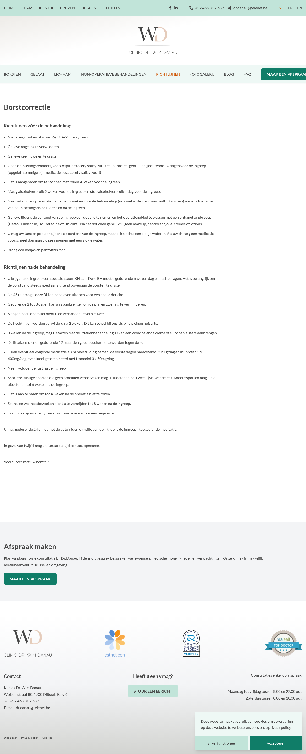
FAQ (247, 74)
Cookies (47, 737)
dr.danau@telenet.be (250, 7)
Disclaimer (10, 737)
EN (299, 7)
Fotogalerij (202, 74)
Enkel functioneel (221, 743)
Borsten (12, 74)
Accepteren (276, 743)
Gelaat (37, 74)
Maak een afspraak (30, 579)
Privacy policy (29, 737)
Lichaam (62, 74)
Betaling (90, 7)
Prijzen (67, 7)
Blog (229, 74)
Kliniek (46, 7)
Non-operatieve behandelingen (114, 74)
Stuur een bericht (153, 691)
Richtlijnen (168, 74)
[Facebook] (170, 8)
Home (10, 7)
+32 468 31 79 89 (209, 7)
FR (290, 7)
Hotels (113, 7)
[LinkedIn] (176, 8)
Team (27, 7)
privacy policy (279, 727)
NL (281, 7)
